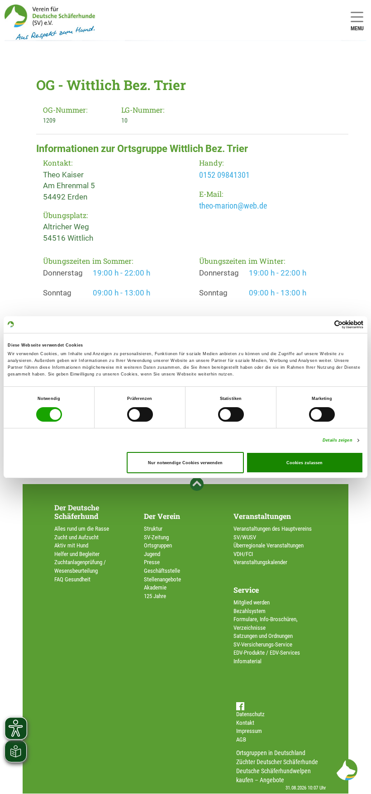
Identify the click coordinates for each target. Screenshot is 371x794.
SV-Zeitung (156, 537)
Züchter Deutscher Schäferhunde (277, 761)
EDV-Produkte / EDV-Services (266, 652)
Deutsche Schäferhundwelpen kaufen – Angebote (273, 775)
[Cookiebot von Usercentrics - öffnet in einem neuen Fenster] (323, 324)
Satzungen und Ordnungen (263, 635)
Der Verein (162, 516)
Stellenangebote (162, 579)
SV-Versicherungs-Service (262, 644)
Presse (152, 562)
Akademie (155, 587)
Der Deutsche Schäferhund (76, 512)
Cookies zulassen (304, 463)
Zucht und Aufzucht (76, 537)
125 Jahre (155, 596)
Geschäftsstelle (162, 570)
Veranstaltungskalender (260, 562)
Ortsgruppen (158, 545)
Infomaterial (247, 661)
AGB (241, 739)
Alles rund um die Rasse (81, 528)
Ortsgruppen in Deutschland (270, 752)
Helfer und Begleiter (77, 554)
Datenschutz (250, 714)
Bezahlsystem (249, 611)
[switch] (140, 414)
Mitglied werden (251, 602)
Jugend (152, 554)
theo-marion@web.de (233, 205)
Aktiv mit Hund (71, 545)
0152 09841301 (224, 175)
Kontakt (245, 722)
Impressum (249, 730)
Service (246, 589)
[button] (346, 769)
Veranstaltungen (262, 516)
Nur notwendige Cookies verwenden (185, 463)
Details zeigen (337, 440)
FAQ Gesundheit (72, 579)
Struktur (153, 528)
